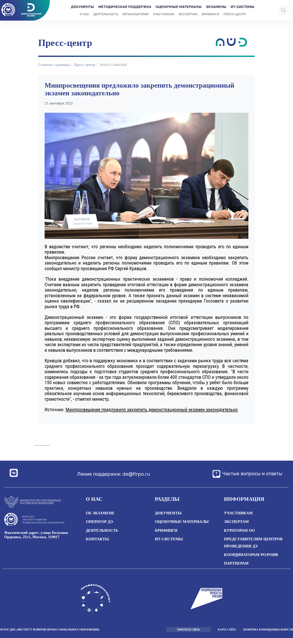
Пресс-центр (235, 14)
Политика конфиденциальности (268, 629)
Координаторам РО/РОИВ (251, 555)
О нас (84, 14)
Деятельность (106, 14)
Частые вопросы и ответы (252, 473)
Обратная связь (188, 629)
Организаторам (135, 14)
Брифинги (210, 14)
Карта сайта (227, 629)
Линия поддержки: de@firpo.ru (113, 474)
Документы (82, 7)
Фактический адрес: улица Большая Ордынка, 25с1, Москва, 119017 (36, 534)
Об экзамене (100, 513)
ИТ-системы (242, 7)
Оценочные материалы (179, 7)
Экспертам (187, 14)
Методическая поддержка (124, 7)
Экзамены (216, 7)
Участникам (163, 14)
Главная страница (54, 64)
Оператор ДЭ (99, 521)
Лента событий (113, 65)
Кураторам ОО (239, 530)
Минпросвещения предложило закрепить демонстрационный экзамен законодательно (152, 409)
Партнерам (236, 563)
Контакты (97, 539)
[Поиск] (283, 10)
